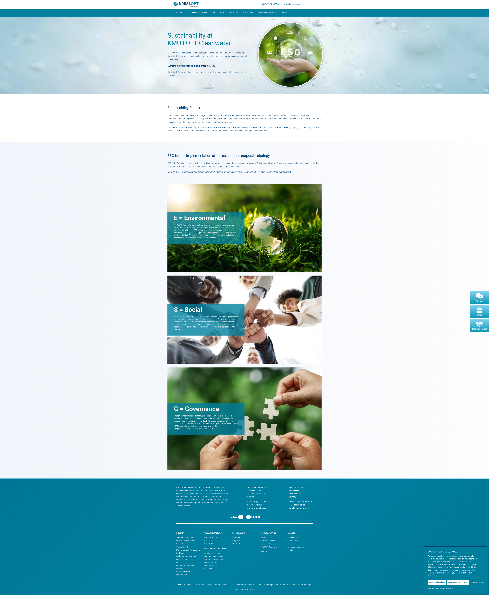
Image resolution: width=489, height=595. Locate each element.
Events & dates (293, 541)
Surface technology (183, 547)
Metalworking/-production (185, 541)
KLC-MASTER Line (211, 538)
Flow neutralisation (211, 562)
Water (262, 538)
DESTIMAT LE (209, 541)
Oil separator (209, 569)
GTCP (259, 585)
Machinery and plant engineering (188, 550)
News (284, 12)
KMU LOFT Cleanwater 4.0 (269, 547)
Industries (218, 12)
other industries (182, 574)
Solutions (181, 12)
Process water (200, 12)
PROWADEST (209, 544)
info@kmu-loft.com (292, 4)
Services (233, 12)
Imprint (180, 585)
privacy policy (448, 589)
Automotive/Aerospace (184, 538)
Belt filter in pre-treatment (213, 556)
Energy (178, 562)
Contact (291, 550)
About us (248, 12)
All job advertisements (296, 547)
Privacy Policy (199, 585)
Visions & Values (294, 538)
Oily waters (236, 538)
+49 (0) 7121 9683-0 (269, 4)
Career (290, 544)
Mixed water (236, 544)
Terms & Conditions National (217, 585)
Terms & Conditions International (242, 585)
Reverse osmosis (210, 565)
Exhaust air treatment (212, 553)
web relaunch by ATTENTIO (244, 589)
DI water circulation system (214, 559)
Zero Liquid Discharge (268, 544)
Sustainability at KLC (267, 541)
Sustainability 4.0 (267, 12)
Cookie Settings (305, 585)
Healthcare (180, 553)
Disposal (179, 544)
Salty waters (236, 541)
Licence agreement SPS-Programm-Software (280, 585)
